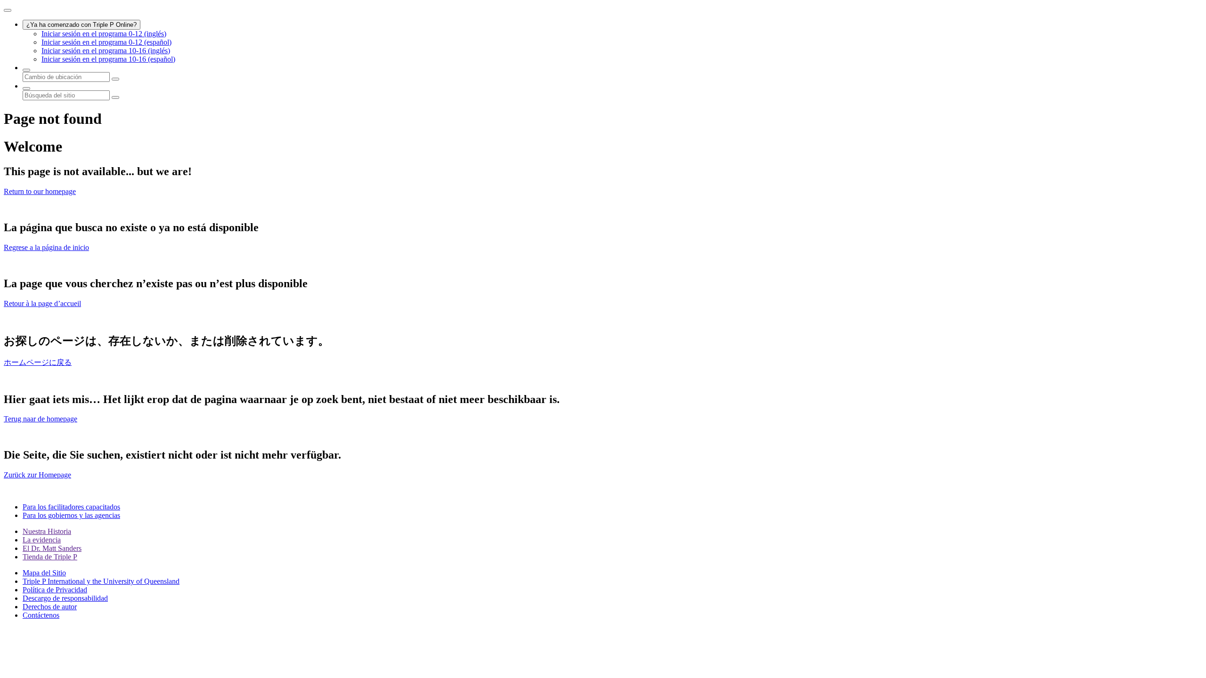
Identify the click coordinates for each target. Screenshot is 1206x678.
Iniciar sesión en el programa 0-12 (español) (106, 42)
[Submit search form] (115, 97)
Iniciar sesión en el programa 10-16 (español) (108, 59)
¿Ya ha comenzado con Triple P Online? (81, 24)
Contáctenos (41, 615)
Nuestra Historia (47, 531)
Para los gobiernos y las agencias (71, 515)
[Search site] (26, 88)
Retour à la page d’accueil (42, 303)
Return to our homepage (40, 191)
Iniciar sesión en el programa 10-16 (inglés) (105, 51)
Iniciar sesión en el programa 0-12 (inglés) (103, 34)
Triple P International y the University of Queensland (101, 581)
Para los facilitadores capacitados (71, 507)
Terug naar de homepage (40, 419)
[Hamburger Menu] (7, 10)
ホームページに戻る (38, 362)
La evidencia (42, 540)
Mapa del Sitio (44, 573)
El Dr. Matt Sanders (52, 548)
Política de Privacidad (55, 590)
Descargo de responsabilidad (65, 598)
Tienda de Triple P (50, 557)
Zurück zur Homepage (37, 475)
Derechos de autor (50, 607)
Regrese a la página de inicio (46, 247)
